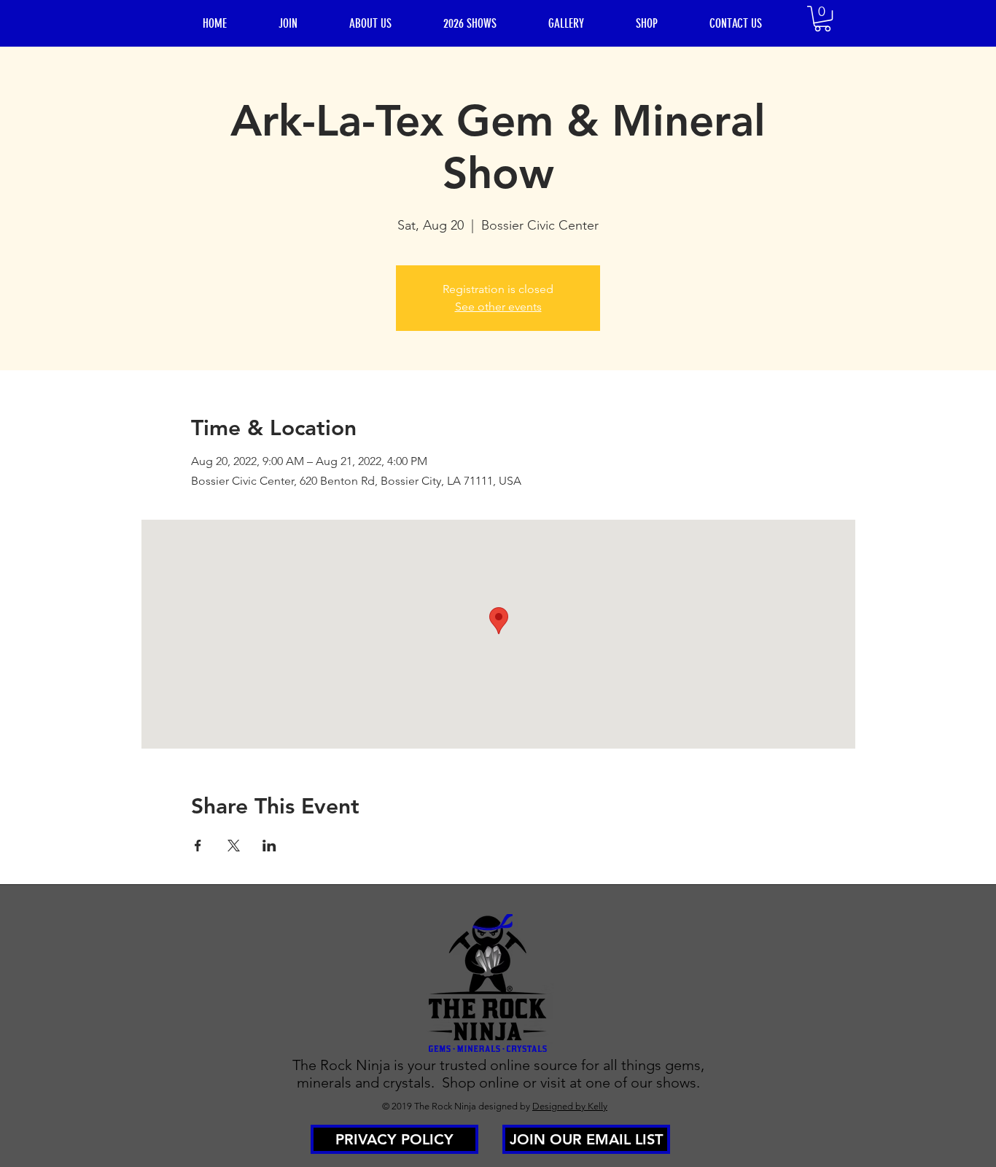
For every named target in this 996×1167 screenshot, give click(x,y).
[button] (822, 18)
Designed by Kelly (569, 1106)
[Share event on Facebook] (198, 845)
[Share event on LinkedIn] (269, 845)
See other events (498, 306)
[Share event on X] (234, 845)
